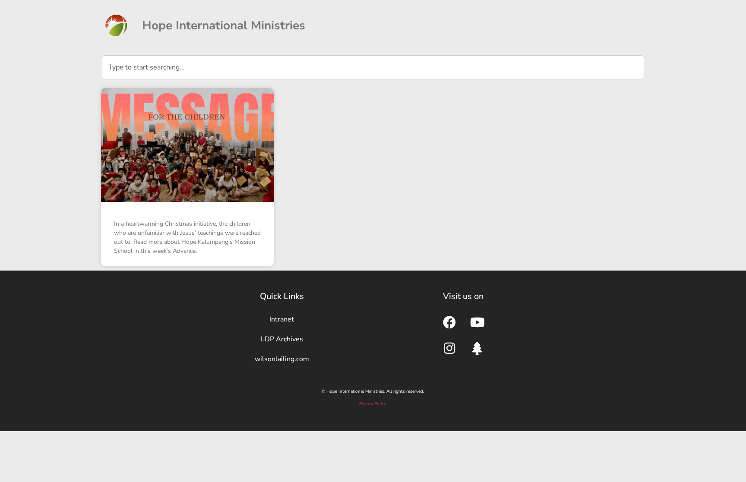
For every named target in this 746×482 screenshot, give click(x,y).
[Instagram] (449, 348)
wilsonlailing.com (282, 359)
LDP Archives (282, 339)
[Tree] (477, 348)
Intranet (281, 319)
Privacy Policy (372, 404)
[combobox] (373, 67)
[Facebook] (449, 322)
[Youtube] (477, 322)
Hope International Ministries (223, 25)
